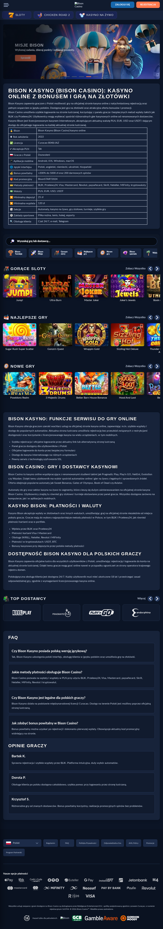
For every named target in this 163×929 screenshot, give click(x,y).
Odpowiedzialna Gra (112, 843)
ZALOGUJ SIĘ (122, 5)
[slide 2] (74, 76)
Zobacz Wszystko (135, 268)
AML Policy (133, 843)
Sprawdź (25, 58)
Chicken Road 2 (57, 15)
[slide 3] (81, 76)
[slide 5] (95, 76)
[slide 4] (88, 76)
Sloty (20, 15)
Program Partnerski (14, 852)
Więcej (141, 598)
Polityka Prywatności (87, 843)
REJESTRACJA (148, 5)
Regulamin (50, 843)
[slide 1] (67, 76)
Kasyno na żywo (99, 15)
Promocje (150, 843)
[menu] (6, 5)
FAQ (67, 843)
